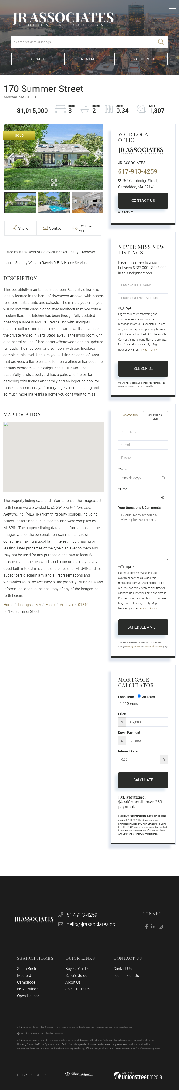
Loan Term (126, 697)
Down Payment (129, 732)
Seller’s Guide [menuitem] (76, 975)
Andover (66, 605)
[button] (161, 42)
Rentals (89, 59)
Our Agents (126, 212)
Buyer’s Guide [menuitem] (76, 968)
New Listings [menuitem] (27, 989)
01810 (83, 605)
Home (8, 605)
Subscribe (143, 368)
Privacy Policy (148, 349)
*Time (122, 489)
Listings (24, 605)
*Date (122, 469)
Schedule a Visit (155, 417)
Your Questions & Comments (139, 507)
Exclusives (142, 59)
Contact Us (143, 200)
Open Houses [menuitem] (28, 996)
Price (122, 714)
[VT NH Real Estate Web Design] (138, 1076)
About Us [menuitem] (73, 982)
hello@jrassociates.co (91, 924)
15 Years (131, 703)
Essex (50, 605)
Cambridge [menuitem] (26, 982)
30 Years (148, 697)
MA (38, 605)
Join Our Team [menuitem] (77, 989)
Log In (119, 975)
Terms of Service (153, 646)
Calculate (143, 780)
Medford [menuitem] (24, 975)
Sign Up (132, 975)
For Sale (36, 59)
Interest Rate (128, 751)
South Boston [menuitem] (28, 968)
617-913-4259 (137, 171)
